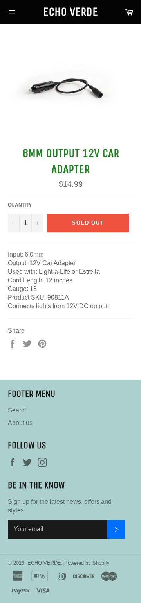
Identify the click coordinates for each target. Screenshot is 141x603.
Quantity (20, 205)
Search (18, 410)
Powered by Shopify (87, 563)
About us (20, 422)
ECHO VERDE (70, 12)
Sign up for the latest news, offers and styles (60, 506)
